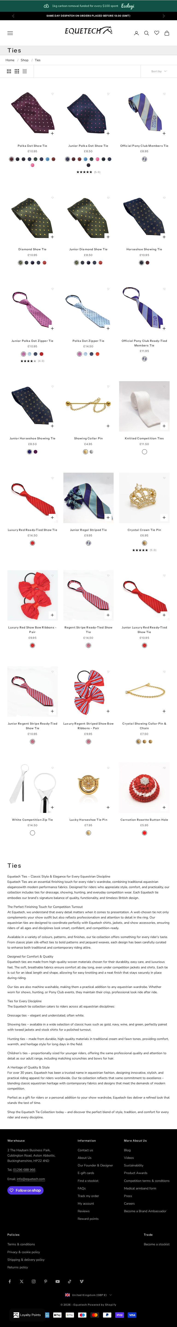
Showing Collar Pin (88, 438)
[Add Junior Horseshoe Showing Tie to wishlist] (53, 386)
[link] (88, 6)
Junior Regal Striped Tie (88, 530)
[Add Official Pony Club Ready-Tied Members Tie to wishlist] (164, 289)
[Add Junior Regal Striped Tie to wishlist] (108, 478)
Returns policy (17, 1267)
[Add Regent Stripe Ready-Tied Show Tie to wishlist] (108, 576)
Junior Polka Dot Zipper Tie (32, 341)
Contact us (85, 1150)
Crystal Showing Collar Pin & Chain (144, 726)
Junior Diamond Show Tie (88, 249)
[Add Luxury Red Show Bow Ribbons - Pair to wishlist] (53, 576)
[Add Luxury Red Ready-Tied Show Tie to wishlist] (53, 478)
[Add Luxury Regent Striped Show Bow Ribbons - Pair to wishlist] (108, 672)
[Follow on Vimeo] (81, 1281)
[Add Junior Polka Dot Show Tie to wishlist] (108, 94)
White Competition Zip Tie (32, 819)
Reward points (88, 1219)
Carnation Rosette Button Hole (144, 819)
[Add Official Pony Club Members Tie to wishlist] (164, 94)
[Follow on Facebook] (9, 1281)
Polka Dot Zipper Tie (88, 341)
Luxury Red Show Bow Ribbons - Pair (32, 630)
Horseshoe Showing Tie (144, 249)
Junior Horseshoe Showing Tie (33, 438)
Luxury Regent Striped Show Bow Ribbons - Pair (88, 726)
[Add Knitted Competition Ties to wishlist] (164, 386)
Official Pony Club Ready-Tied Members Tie (144, 343)
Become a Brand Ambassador (145, 1211)
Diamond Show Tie (32, 249)
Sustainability (133, 1165)
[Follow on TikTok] (69, 1281)
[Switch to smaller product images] (17, 71)
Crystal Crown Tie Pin (144, 530)
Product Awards (136, 1173)
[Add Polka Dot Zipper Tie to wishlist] (108, 289)
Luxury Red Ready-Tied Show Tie (32, 530)
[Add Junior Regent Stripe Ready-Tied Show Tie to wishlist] (53, 672)
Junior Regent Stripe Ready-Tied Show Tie (32, 726)
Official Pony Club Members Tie (144, 145)
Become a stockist (157, 1244)
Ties (38, 60)
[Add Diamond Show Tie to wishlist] (53, 198)
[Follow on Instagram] (33, 1281)
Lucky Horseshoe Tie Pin (88, 819)
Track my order (88, 1196)
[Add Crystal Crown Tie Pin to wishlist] (164, 478)
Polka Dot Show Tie (32, 145)
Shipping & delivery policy (25, 1260)
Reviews (84, 1211)
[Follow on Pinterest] (45, 1281)
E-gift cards (86, 1173)
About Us (84, 1158)
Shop (24, 60)
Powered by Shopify (102, 1304)
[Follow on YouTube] (57, 1281)
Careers (129, 1203)
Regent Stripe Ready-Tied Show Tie (89, 630)
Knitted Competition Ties (144, 438)
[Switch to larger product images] (9, 71)
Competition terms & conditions (147, 1181)
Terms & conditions (21, 1244)
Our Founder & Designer (95, 1165)
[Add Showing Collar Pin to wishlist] (108, 386)
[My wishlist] (156, 32)
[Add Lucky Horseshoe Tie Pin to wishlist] (108, 768)
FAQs (82, 1188)
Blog (127, 1150)
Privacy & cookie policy (23, 1252)
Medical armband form (140, 1188)
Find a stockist (88, 1181)
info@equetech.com (31, 1179)
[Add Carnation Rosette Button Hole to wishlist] (164, 768)
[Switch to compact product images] (25, 71)
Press (128, 1196)
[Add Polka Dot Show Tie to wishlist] (53, 94)
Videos (129, 1158)
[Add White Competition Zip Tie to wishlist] (53, 768)
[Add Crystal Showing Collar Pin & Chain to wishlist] (164, 672)
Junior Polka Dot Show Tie (88, 145)
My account (86, 1203)
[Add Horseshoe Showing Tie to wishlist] (164, 198)
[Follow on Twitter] (21, 1281)
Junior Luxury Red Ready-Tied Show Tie (144, 630)
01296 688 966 (24, 1170)
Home (10, 60)
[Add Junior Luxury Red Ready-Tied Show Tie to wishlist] (164, 576)
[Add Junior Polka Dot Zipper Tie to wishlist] (53, 289)
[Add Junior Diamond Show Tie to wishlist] (108, 198)
